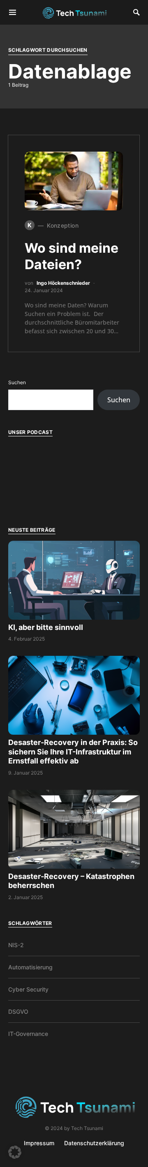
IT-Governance (28, 1033)
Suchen (17, 382)
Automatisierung (30, 967)
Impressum (39, 1142)
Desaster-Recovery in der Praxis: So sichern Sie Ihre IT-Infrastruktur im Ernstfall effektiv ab (73, 751)
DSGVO (18, 1011)
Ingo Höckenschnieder (63, 283)
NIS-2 (16, 944)
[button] (15, 1152)
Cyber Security (28, 989)
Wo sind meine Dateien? (71, 256)
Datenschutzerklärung (94, 1142)
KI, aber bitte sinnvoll (46, 627)
